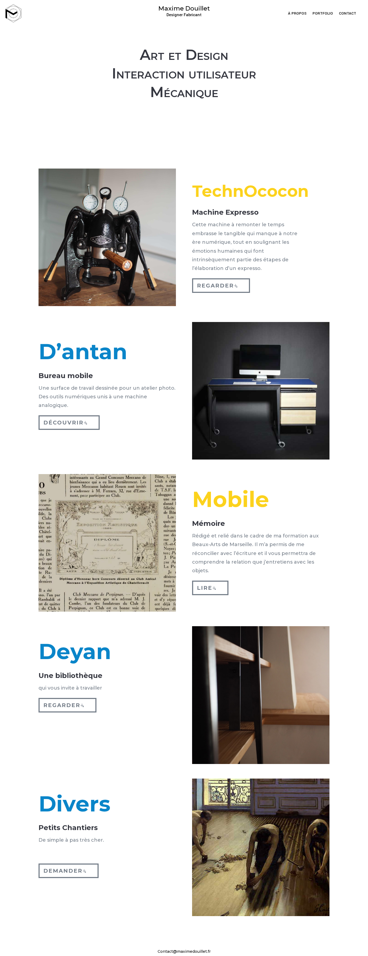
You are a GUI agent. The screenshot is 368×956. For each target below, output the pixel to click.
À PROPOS (297, 14)
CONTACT (347, 14)
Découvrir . (65, 422)
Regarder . (217, 285)
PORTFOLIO (323, 14)
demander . (65, 871)
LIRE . (207, 588)
